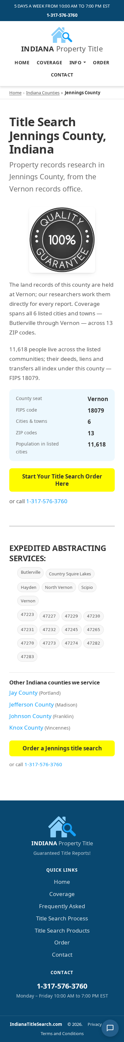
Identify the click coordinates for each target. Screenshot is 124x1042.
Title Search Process (62, 918)
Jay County (23, 692)
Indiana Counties (43, 93)
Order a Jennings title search (62, 748)
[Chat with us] (110, 1028)
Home (22, 62)
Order (101, 62)
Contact (62, 75)
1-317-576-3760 (62, 15)
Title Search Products (62, 930)
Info (75, 62)
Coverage (49, 62)
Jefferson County (31, 704)
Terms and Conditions (62, 1033)
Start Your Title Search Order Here (62, 480)
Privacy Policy (101, 1024)
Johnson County (30, 716)
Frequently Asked (62, 906)
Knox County (26, 727)
